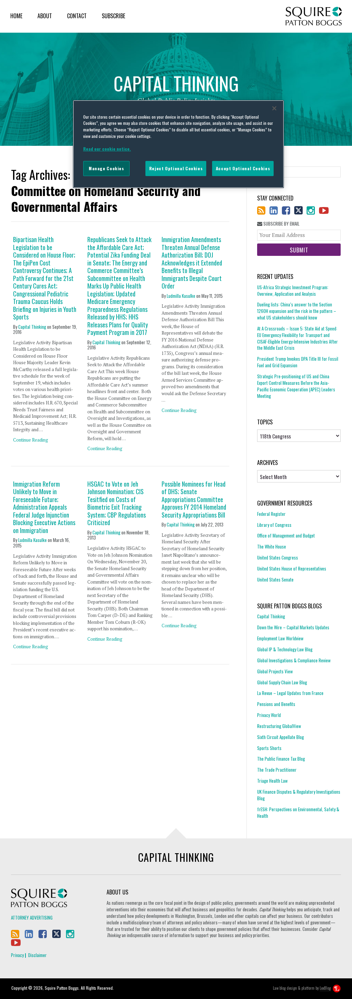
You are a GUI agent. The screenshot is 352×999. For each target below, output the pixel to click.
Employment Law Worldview (280, 638)
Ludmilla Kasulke (181, 295)
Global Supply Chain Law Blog (282, 682)
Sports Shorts (269, 748)
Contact (77, 16)
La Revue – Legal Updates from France (290, 692)
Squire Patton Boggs (314, 16)
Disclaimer (37, 955)
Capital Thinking (32, 326)
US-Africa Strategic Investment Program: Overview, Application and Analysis (292, 290)
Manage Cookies (106, 168)
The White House (271, 546)
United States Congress (277, 557)
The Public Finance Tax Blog (281, 758)
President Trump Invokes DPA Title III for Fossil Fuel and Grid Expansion (297, 362)
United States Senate (275, 579)
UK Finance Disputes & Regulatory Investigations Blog (298, 795)
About (44, 16)
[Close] (274, 108)
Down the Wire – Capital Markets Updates (293, 627)
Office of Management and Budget (286, 535)
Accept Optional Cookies (243, 168)
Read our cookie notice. (107, 148)
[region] (178, 144)
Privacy (17, 955)
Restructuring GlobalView (279, 726)
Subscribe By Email (280, 223)
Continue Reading (30, 440)
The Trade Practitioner (277, 769)
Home (16, 16)
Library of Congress (274, 524)
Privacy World (269, 715)
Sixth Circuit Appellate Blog (280, 737)
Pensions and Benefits (276, 704)
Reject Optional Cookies (175, 168)
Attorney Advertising (32, 917)
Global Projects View (275, 671)
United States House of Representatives (291, 568)
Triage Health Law (272, 780)
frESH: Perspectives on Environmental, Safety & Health (298, 812)
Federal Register (271, 514)
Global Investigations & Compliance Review (294, 660)
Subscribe (113, 16)
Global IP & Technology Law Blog (284, 649)
